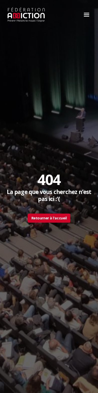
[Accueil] (26, 14)
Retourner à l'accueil (49, 218)
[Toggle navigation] (85, 14)
